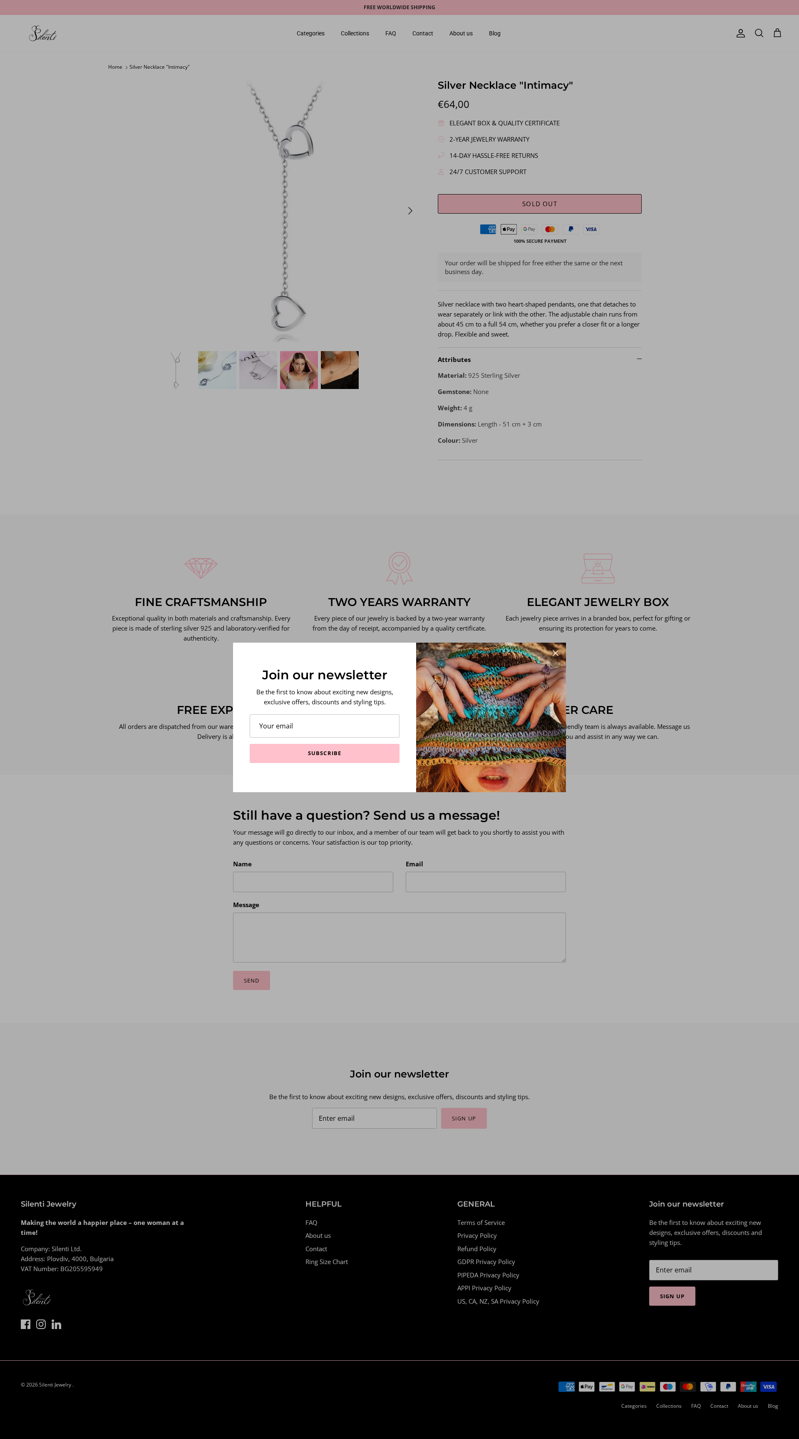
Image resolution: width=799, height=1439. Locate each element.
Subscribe (324, 753)
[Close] (555, 653)
